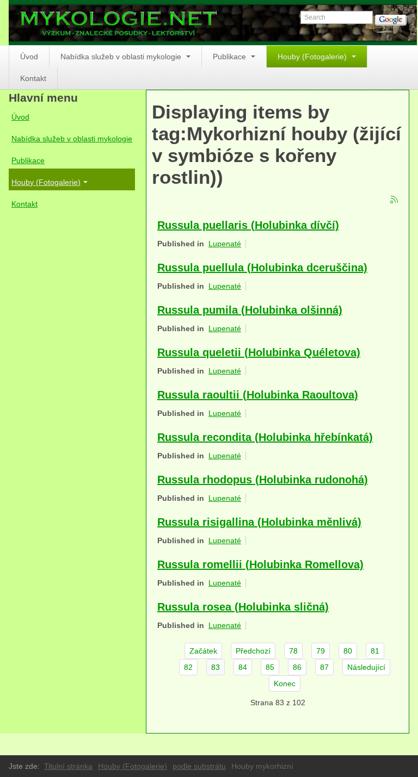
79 (320, 651)
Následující (366, 667)
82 (188, 667)
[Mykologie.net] (213, 22)
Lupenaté (224, 243)
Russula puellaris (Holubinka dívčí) (248, 225)
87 (324, 667)
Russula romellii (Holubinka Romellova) (260, 564)
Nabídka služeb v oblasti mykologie (121, 56)
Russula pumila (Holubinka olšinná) (249, 310)
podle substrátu (199, 766)
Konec (285, 683)
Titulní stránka (68, 766)
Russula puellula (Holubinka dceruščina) (262, 267)
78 (293, 651)
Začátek (203, 651)
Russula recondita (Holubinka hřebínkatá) (265, 437)
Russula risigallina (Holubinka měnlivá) (259, 522)
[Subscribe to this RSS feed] (394, 200)
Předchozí (253, 651)
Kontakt (33, 78)
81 (375, 651)
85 (270, 667)
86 (297, 667)
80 (347, 651)
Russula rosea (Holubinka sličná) (243, 607)
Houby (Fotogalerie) (313, 56)
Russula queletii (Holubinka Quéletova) (258, 352)
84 (242, 667)
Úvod (29, 56)
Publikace (230, 56)
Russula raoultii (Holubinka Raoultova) (257, 395)
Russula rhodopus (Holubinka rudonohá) (262, 480)
